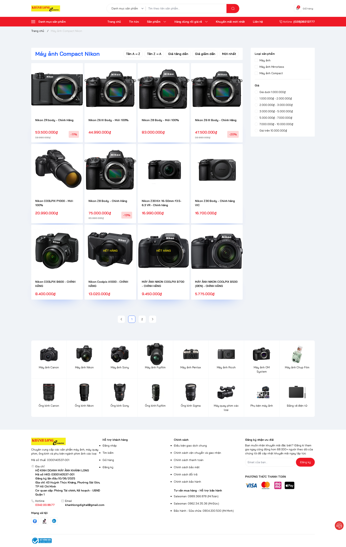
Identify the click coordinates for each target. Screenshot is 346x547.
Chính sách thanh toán (188, 460)
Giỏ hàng (108, 460)
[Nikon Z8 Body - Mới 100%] (163, 89)
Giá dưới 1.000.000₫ (273, 92)
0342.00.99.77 (45, 505)
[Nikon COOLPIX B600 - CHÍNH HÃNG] (57, 251)
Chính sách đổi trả (185, 474)
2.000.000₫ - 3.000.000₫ (276, 105)
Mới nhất (229, 54)
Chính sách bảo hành (187, 481)
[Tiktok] (44, 521)
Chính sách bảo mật (187, 467)
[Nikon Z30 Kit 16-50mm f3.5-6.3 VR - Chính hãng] (163, 170)
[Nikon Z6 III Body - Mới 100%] (110, 89)
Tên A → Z (133, 54)
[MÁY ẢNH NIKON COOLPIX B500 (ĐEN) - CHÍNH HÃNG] (217, 251)
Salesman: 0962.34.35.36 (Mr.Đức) (196, 503)
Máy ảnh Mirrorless (272, 67)
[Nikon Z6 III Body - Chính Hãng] (217, 89)
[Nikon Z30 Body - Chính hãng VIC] (217, 170)
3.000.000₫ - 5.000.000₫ (276, 111)
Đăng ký (108, 467)
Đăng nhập (110, 445)
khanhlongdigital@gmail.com (84, 505)
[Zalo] (54, 521)
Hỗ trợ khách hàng (115, 440)
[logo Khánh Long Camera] (66, 441)
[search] (232, 8)
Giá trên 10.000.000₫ (273, 130)
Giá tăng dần (178, 54)
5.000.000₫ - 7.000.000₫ (276, 118)
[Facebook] (35, 521)
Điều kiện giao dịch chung (190, 445)
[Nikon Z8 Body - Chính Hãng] (110, 170)
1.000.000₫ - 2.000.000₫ (276, 98)
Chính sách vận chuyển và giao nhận (197, 453)
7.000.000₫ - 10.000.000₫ (276, 124)
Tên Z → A (154, 54)
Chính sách (181, 440)
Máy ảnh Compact (271, 73)
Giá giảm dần (205, 54)
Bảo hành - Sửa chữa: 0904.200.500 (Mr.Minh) (204, 511)
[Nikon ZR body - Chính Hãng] (57, 89)
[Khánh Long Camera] (45, 8)
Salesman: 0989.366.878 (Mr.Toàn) (196, 496)
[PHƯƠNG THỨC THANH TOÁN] (280, 485)
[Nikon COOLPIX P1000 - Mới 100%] (57, 170)
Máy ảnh (265, 60)
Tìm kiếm (108, 453)
